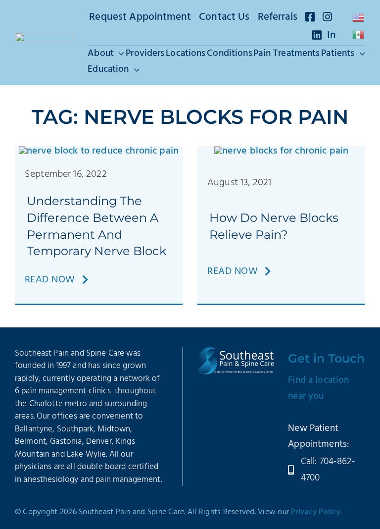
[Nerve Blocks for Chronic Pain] (281, 151)
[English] (358, 18)
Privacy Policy (315, 512)
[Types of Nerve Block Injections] (99, 151)
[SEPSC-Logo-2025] (44, 37)
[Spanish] (358, 35)
